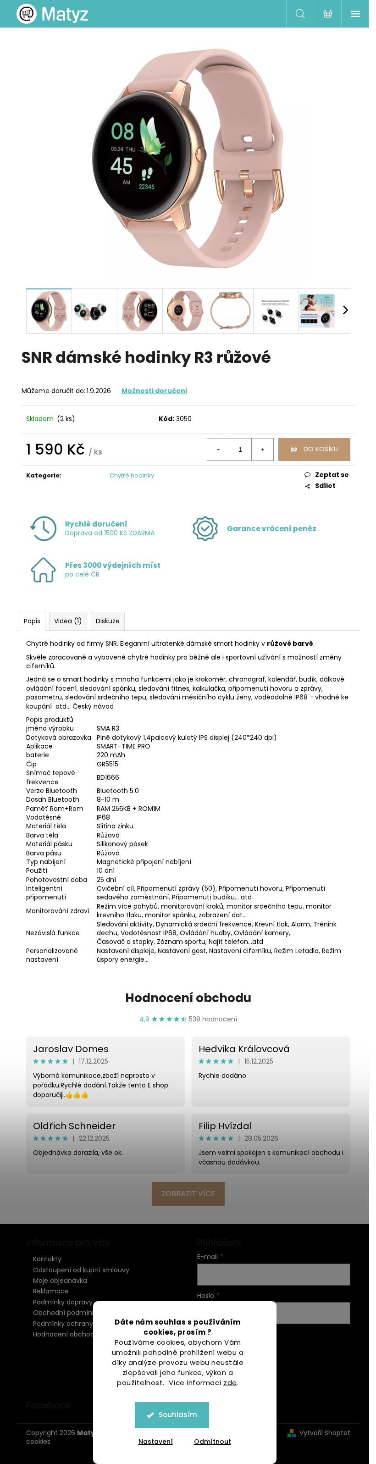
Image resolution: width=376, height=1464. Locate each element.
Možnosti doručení (155, 390)
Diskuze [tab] (108, 621)
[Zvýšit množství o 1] (262, 449)
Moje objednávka (60, 1280)
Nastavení (155, 1441)
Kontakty (47, 1259)
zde (230, 1382)
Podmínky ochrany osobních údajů (88, 1323)
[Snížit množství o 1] (218, 449)
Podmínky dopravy (63, 1302)
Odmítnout (212, 1441)
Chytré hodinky (132, 475)
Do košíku (321, 449)
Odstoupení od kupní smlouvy (81, 1270)
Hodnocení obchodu (188, 998)
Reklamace (51, 1291)
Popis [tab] (32, 621)
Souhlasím (178, 1415)
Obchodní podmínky (66, 1312)
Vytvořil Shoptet (324, 1433)
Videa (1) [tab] (68, 621)
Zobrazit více (188, 1193)
